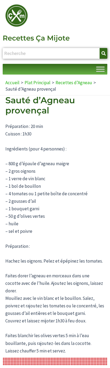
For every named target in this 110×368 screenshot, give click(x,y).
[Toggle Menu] (100, 69)
